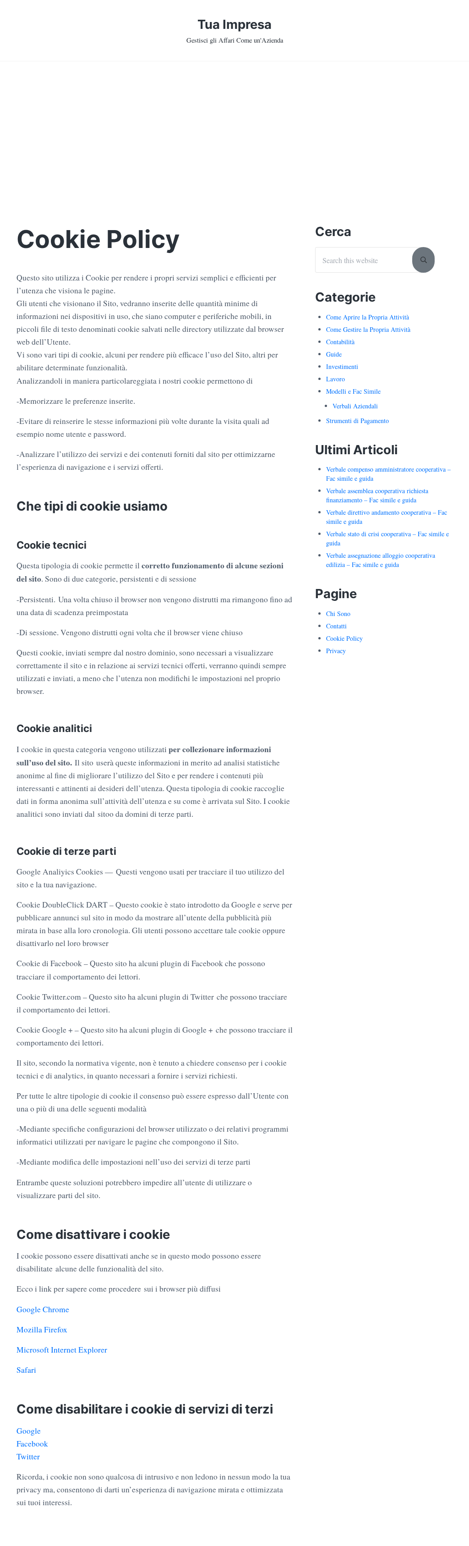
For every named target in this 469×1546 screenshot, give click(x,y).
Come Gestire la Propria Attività (368, 329)
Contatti (336, 626)
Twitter (28, 1456)
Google (28, 1430)
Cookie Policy (344, 638)
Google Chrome (42, 1309)
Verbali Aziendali (355, 406)
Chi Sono (338, 613)
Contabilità (340, 341)
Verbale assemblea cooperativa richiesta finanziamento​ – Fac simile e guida (377, 495)
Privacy (336, 650)
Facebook (32, 1443)
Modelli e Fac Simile (353, 391)
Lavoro (335, 378)
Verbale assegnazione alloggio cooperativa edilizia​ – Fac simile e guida (380, 560)
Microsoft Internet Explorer (61, 1349)
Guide (334, 354)
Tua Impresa (234, 24)
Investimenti (342, 366)
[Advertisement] (234, 130)
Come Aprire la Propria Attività (367, 317)
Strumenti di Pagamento (357, 420)
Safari (26, 1369)
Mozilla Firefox (41, 1329)
